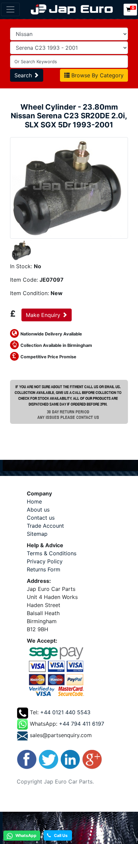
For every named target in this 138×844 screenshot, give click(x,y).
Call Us (59, 835)
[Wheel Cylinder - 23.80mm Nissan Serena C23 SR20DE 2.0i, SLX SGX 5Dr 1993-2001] (69, 187)
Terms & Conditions (51, 553)
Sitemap (37, 533)
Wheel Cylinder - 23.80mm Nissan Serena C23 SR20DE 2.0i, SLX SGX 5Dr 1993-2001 (69, 116)
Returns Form (43, 569)
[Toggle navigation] (10, 9)
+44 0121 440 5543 (65, 712)
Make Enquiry (44, 315)
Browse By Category (97, 75)
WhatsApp (25, 835)
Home (34, 501)
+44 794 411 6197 (81, 723)
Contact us (41, 517)
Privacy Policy (45, 561)
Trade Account (45, 525)
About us (38, 509)
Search (23, 75)
